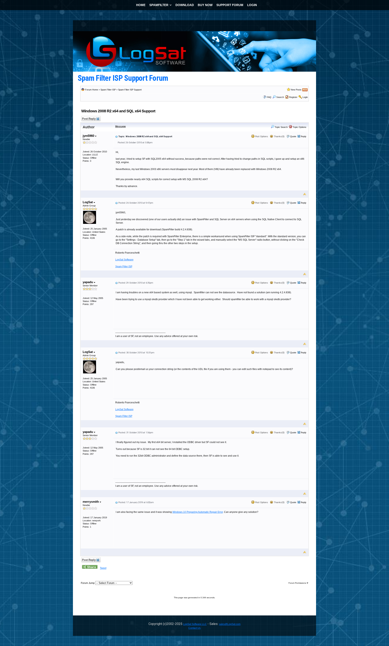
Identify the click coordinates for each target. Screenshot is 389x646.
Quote (293, 136)
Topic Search (281, 127)
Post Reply (88, 118)
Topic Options (299, 127)
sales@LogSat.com (229, 624)
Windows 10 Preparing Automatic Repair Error (197, 512)
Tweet (103, 568)
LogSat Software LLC (195, 624)
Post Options (261, 136)
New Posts (296, 89)
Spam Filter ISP (108, 89)
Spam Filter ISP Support (130, 89)
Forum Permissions (298, 583)
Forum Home (91, 89)
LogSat (88, 202)
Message (120, 126)
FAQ (269, 97)
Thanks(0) (278, 136)
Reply (303, 136)
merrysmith (91, 501)
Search (280, 97)
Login (305, 97)
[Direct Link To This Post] (116, 136)
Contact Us (194, 628)
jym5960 (89, 135)
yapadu (88, 282)
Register (293, 97)
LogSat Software (124, 259)
